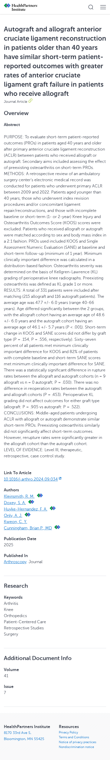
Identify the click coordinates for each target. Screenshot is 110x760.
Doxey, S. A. (15, 503)
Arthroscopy (15, 562)
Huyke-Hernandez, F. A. (25, 509)
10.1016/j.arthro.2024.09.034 (31, 479)
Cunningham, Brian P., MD (28, 528)
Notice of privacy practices (77, 742)
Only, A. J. (13, 515)
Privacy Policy (68, 732)
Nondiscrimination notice (76, 747)
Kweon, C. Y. (15, 521)
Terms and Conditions (74, 737)
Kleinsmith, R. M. (19, 496)
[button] (91, 7)
